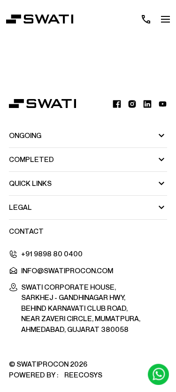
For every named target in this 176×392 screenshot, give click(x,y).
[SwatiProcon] (42, 103)
